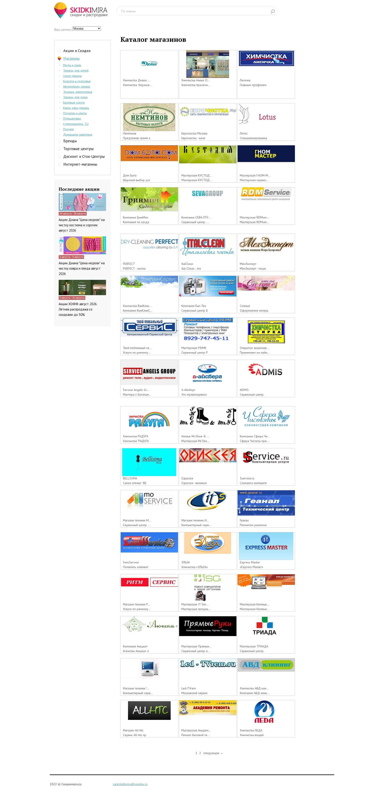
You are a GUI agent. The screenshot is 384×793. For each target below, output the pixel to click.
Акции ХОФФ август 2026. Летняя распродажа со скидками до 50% (78, 309)
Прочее (68, 129)
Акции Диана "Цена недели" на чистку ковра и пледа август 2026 (82, 268)
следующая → (213, 753)
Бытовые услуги (74, 102)
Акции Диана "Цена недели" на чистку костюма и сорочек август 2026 (82, 225)
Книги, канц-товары (76, 108)
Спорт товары (72, 76)
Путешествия (72, 118)
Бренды (70, 140)
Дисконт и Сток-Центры (84, 156)
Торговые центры (78, 148)
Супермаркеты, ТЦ (75, 124)
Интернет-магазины (80, 164)
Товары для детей (75, 70)
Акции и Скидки (76, 50)
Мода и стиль (72, 65)
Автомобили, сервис (76, 86)
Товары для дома (75, 97)
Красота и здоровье (77, 81)
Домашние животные (77, 134)
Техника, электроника (77, 92)
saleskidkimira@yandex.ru (130, 784)
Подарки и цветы (75, 113)
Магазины (71, 58)
